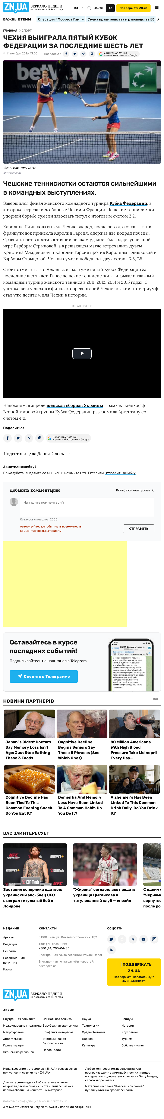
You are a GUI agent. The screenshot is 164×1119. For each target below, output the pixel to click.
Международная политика (22, 1025)
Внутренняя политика (19, 1019)
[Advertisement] (65, 584)
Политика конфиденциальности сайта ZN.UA (35, 1101)
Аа (110, 8)
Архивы (8, 937)
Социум (127, 1019)
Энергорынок (13, 1039)
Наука (86, 1019)
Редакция (10, 944)
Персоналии (52, 1050)
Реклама (9, 951)
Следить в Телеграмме (47, 676)
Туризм (127, 1039)
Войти (98, 8)
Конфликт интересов (58, 1032)
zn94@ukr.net (92, 955)
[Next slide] (157, 19)
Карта (7, 969)
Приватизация (14, 1045)
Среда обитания (93, 1032)
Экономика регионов (18, 1052)
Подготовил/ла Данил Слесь (34, 453)
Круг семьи (130, 1032)
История (128, 1025)
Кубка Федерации (128, 203)
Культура (88, 1045)
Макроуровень (13, 1032)
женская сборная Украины (75, 405)
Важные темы (17, 19)
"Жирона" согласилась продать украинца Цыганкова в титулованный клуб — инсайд (104, 895)
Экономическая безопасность (54, 1041)
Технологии (90, 1025)
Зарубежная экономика (60, 1025)
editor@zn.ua (48, 966)
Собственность (133, 1045)
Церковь (88, 1039)
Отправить (138, 528)
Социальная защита (57, 1019)
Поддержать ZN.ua (133, 8)
